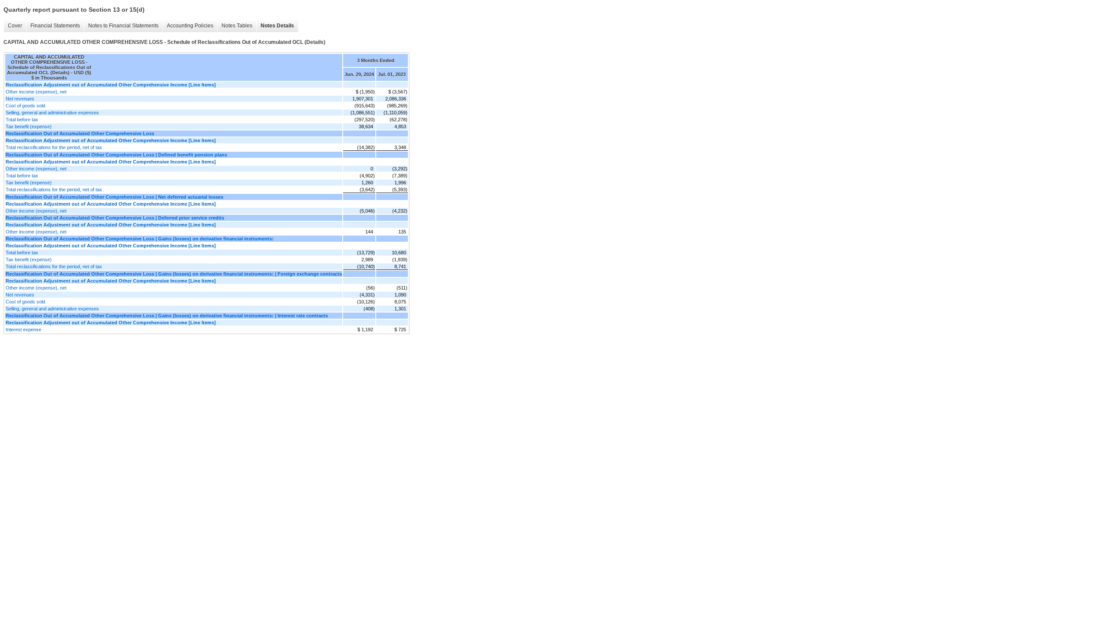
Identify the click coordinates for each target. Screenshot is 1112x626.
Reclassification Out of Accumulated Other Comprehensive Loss (80, 133)
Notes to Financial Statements (123, 26)
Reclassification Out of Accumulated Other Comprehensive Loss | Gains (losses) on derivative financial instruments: (140, 238)
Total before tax (22, 119)
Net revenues (20, 98)
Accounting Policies (190, 26)
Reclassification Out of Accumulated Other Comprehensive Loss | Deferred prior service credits (115, 217)
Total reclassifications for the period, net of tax (54, 147)
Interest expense (23, 329)
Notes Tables (237, 26)
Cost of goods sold (25, 105)
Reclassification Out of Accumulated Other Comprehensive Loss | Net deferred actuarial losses (114, 197)
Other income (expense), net (36, 91)
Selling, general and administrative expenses (52, 112)
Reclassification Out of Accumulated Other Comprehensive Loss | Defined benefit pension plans (116, 154)
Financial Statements (55, 26)
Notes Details (277, 26)
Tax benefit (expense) (29, 126)
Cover (15, 26)
